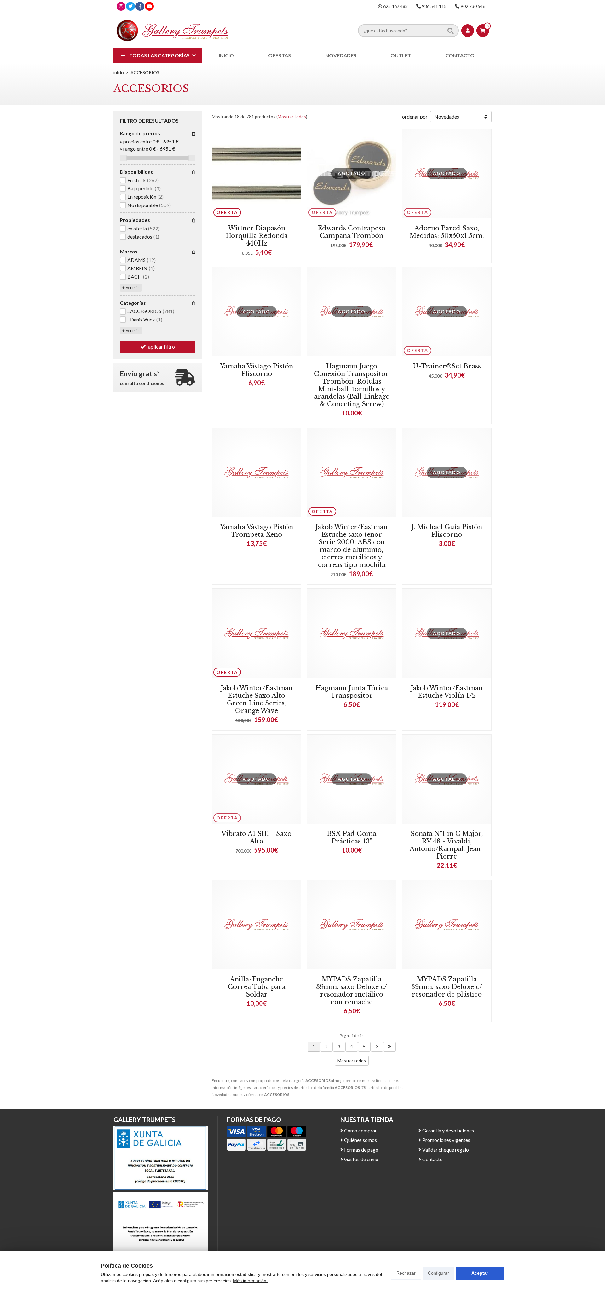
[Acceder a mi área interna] (467, 30)
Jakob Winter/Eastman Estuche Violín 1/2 (447, 691)
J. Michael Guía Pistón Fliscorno (446, 530)
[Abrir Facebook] (140, 6)
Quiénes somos (360, 1140)
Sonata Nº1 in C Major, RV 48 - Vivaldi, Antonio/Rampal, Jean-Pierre (447, 845)
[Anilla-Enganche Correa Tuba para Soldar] (256, 924)
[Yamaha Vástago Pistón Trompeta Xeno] (256, 472)
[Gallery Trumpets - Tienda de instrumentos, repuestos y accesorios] (172, 30)
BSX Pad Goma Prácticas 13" (351, 837)
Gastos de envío (361, 1159)
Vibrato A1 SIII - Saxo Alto (256, 837)
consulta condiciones (142, 383)
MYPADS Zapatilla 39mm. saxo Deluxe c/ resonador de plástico (446, 986)
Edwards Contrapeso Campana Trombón (351, 232)
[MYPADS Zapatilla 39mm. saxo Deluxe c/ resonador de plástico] (446, 924)
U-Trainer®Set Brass (447, 366)
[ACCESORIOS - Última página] (389, 1047)
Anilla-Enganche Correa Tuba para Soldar (256, 986)
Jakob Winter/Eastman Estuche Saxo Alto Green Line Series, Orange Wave (257, 699)
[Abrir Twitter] (130, 6)
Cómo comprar (360, 1130)
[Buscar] (450, 30)
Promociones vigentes (446, 1140)
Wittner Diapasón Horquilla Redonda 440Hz (257, 235)
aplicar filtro (161, 347)
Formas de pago (361, 1150)
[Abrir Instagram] (121, 6)
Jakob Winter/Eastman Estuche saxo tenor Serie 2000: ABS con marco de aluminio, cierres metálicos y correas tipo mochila (351, 546)
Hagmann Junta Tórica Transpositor (351, 691)
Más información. (250, 1280)
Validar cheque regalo (445, 1150)
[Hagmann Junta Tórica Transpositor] (351, 633)
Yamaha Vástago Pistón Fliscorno (256, 370)
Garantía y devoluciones (448, 1130)
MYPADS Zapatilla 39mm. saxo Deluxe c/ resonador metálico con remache (351, 990)
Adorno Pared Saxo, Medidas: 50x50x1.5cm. (447, 232)
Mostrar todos (292, 116)
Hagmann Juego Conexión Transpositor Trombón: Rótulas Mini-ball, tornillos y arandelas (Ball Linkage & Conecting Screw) (351, 385)
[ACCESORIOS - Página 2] (377, 1047)
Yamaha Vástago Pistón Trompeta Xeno (256, 530)
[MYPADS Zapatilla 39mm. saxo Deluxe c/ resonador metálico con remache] (351, 924)
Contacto (432, 1159)
